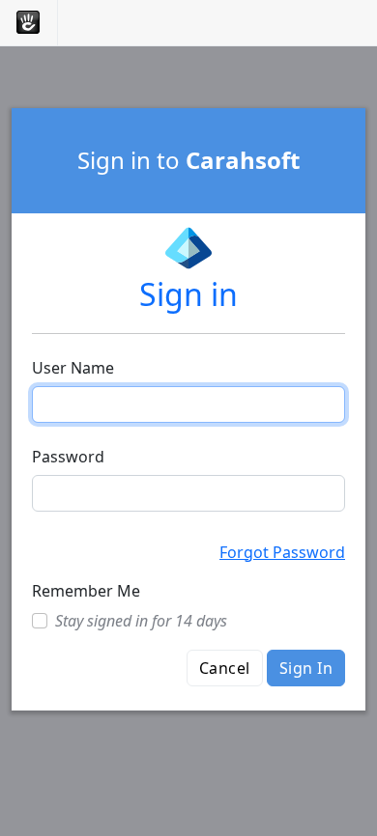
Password (68, 456)
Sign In (306, 668)
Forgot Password (282, 552)
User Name (73, 367)
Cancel (224, 668)
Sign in (188, 294)
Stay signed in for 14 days (141, 620)
